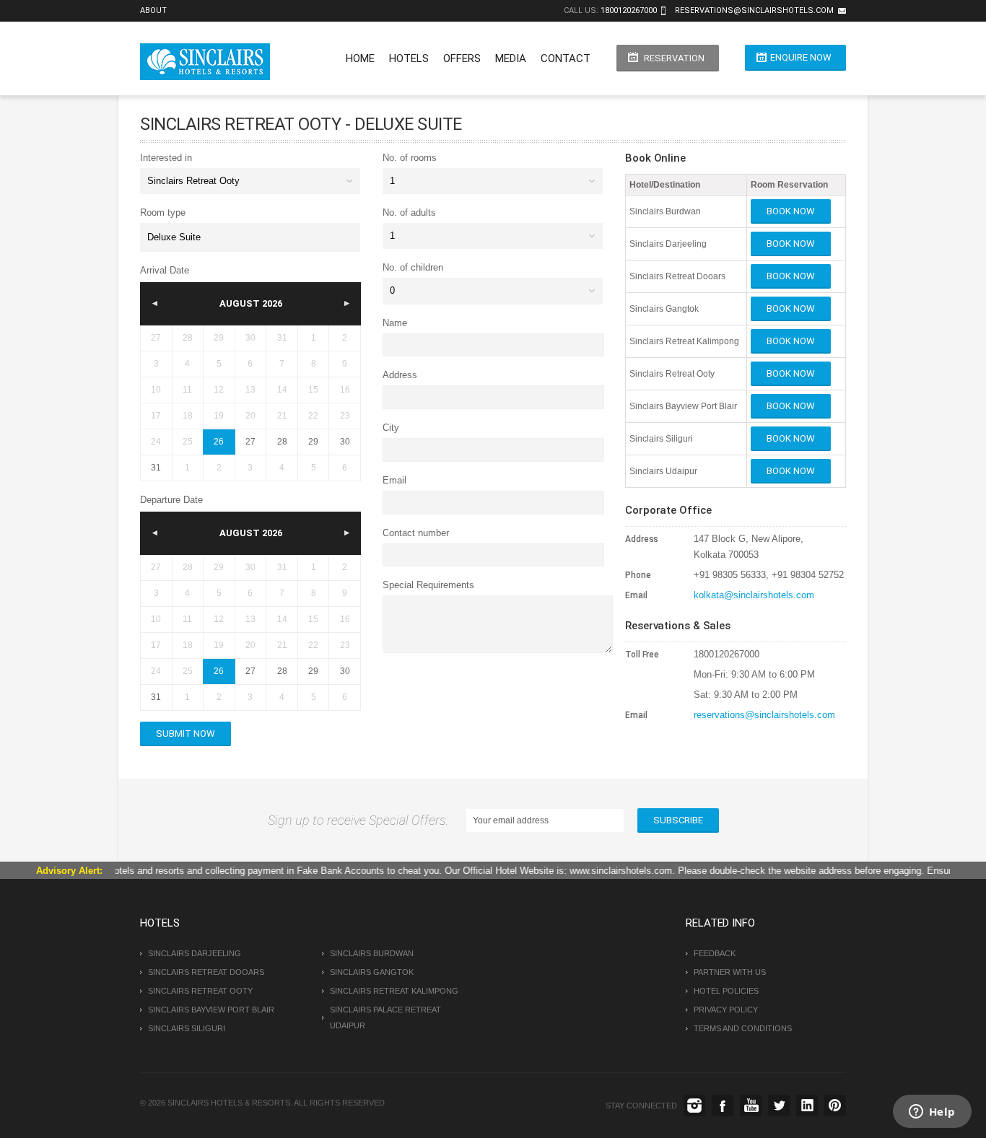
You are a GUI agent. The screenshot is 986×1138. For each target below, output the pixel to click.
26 (219, 442)
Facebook (722, 1105)
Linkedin (807, 1105)
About (153, 10)
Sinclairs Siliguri (186, 1028)
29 (313, 442)
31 (156, 468)
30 (345, 442)
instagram (694, 1105)
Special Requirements (428, 584)
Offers (462, 58)
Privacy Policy (726, 1009)
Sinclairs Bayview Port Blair (211, 1009)
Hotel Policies (726, 990)
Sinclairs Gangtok (372, 972)
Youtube (751, 1105)
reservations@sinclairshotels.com (754, 10)
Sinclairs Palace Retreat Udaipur (385, 1017)
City (391, 427)
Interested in (166, 157)
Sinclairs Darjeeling (194, 953)
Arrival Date (164, 270)
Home (360, 58)
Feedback (715, 953)
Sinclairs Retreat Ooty (200, 990)
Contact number (416, 533)
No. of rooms (410, 157)
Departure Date (171, 499)
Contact (565, 58)
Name (395, 323)
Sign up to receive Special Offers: (361, 820)
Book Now (791, 211)
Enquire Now (801, 57)
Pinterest (835, 1105)
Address (400, 374)
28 (282, 442)
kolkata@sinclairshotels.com (754, 595)
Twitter (779, 1105)
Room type (163, 212)
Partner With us (730, 972)
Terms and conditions (743, 1028)
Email (394, 480)
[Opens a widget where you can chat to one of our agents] (932, 1113)
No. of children (413, 267)
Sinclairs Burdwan (372, 953)
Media (510, 58)
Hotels (409, 58)
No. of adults (409, 212)
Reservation (674, 58)
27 (250, 442)
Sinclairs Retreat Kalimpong (394, 990)
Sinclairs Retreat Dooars (206, 972)
